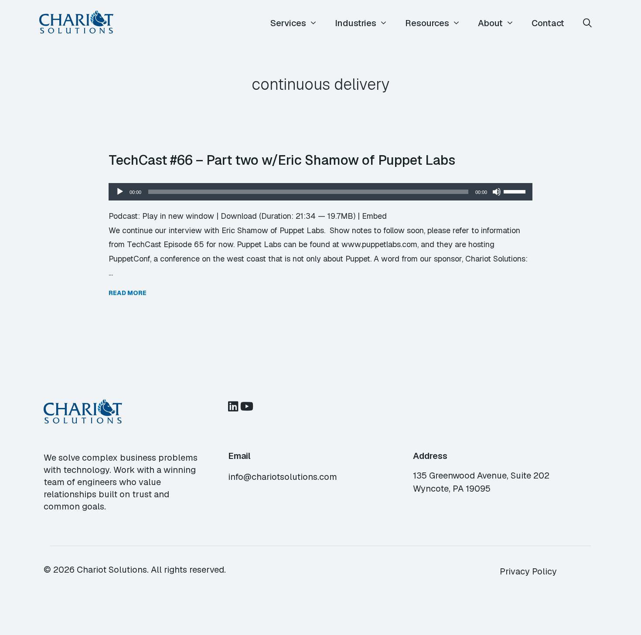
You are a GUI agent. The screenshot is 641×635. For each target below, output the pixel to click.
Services (288, 23)
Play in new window (178, 216)
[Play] (120, 191)
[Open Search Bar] (587, 23)
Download (239, 216)
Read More (128, 293)
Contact (548, 23)
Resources (427, 23)
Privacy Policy (528, 571)
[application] (320, 191)
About (490, 23)
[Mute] (496, 191)
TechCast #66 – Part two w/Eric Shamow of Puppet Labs (282, 160)
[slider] (516, 191)
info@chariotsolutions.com (282, 476)
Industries (355, 23)
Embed (374, 216)
